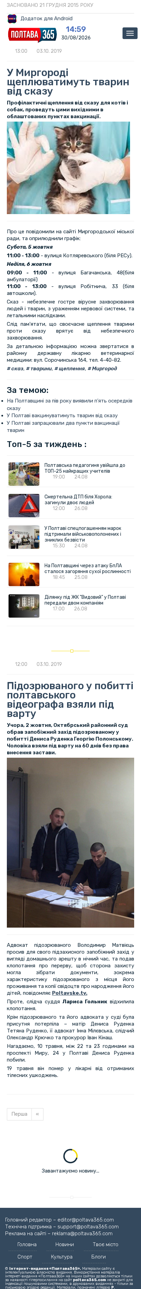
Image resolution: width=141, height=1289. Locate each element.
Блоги (98, 1257)
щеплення (71, 368)
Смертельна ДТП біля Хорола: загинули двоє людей (78, 500)
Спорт (24, 1257)
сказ (16, 368)
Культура (62, 1257)
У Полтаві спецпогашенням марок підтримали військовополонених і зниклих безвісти (82, 534)
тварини (40, 368)
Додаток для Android (47, 18)
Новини (64, 1244)
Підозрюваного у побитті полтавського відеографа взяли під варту (70, 700)
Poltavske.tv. (69, 993)
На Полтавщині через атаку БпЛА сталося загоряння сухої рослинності (87, 568)
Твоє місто (105, 1244)
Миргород (104, 368)
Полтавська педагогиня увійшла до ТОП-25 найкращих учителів (84, 468)
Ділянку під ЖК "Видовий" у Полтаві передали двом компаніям (85, 600)
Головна (27, 1244)
